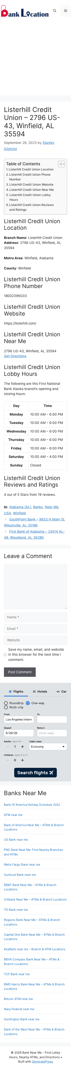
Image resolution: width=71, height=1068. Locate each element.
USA (7, 513)
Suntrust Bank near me (20, 875)
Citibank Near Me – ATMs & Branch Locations (35, 899)
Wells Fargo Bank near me (22, 864)
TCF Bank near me (17, 974)
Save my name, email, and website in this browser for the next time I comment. (36, 654)
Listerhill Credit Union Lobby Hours (30, 197)
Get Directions (15, 356)
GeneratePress (42, 1061)
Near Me (51, 507)
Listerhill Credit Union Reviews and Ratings (31, 207)
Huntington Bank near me (21, 1019)
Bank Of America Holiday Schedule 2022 (32, 805)
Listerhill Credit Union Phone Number (29, 177)
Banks (38, 507)
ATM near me (13, 815)
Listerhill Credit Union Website (31, 184)
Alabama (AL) (20, 507)
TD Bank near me (16, 910)
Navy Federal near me (19, 1009)
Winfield (19, 513)
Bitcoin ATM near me (18, 999)
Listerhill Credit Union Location (31, 169)
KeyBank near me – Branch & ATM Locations (34, 949)
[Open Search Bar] (54, 11)
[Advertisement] (35, 60)
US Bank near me (16, 839)
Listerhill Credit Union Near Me (31, 190)
